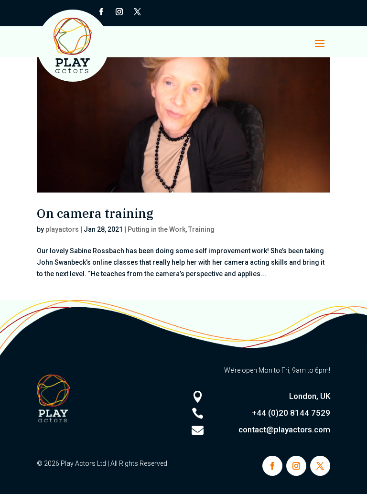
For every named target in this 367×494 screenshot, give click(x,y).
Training (201, 229)
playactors (62, 229)
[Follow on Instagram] (119, 12)
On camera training (95, 213)
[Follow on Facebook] (272, 466)
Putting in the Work (156, 229)
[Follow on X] (137, 12)
